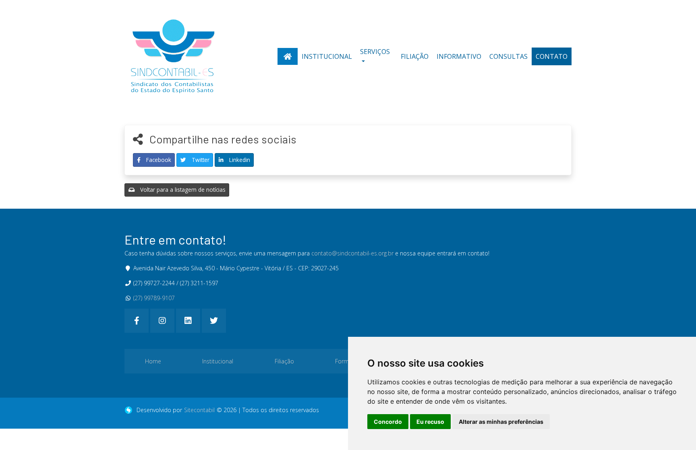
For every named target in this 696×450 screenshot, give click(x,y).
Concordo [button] (388, 421)
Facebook (158, 160)
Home (153, 361)
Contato (552, 56)
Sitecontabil (199, 410)
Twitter (199, 160)
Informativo (459, 56)
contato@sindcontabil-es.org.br (352, 253)
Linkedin (239, 160)
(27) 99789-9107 (154, 298)
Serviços (375, 51)
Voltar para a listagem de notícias (182, 189)
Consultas (508, 56)
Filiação (415, 56)
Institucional (327, 56)
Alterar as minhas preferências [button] (501, 421)
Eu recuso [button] (430, 421)
